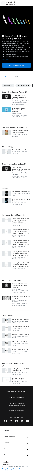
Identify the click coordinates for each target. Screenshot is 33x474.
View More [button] (5, 59)
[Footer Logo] (6, 463)
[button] (7, 77)
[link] (6, 96)
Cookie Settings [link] (7, 471)
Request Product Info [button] (16, 65)
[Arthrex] (10, 3)
